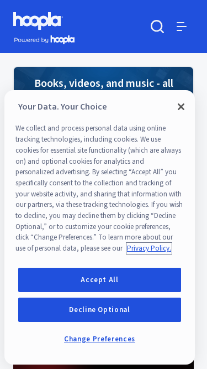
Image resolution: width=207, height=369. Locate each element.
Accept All (100, 280)
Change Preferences (99, 339)
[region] (99, 227)
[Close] (181, 107)
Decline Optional (99, 310)
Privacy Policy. (149, 248)
